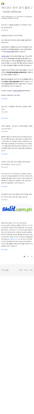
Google (21, 270)
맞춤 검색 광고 (14, 239)
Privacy (26, 270)
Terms (31, 270)
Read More (4, 98)
